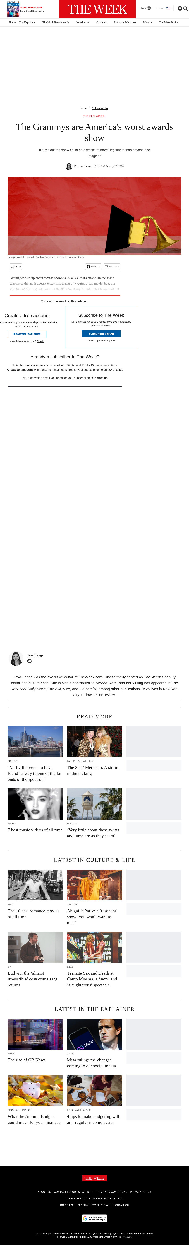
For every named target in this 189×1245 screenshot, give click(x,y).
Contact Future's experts (73, 1191)
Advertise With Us (102, 1198)
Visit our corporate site (141, 1233)
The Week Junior (168, 22)
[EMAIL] (30, 661)
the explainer (94, 116)
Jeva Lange (85, 166)
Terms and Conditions (111, 1191)
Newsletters (82, 22)
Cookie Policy (76, 1198)
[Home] (12, 22)
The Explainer (27, 22)
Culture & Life (100, 108)
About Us (44, 1191)
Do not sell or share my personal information (94, 1205)
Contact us (100, 377)
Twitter (109, 695)
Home (83, 108)
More (146, 22)
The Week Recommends (55, 22)
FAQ (120, 1198)
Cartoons (101, 22)
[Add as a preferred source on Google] (94, 1218)
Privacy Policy (140, 1191)
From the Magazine (125, 22)
